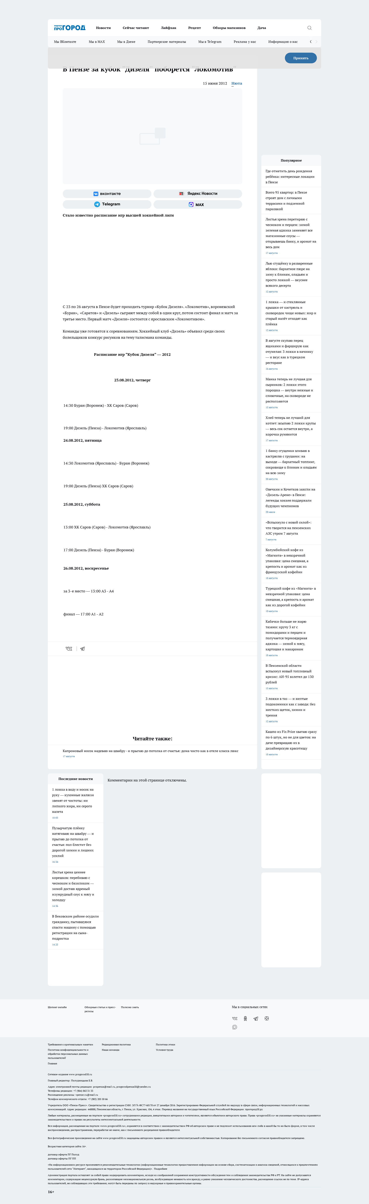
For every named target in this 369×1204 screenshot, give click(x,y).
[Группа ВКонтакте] (107, 194)
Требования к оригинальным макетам (70, 1044)
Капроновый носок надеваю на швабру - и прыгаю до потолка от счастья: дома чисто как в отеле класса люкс (150, 753)
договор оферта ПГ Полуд (63, 1154)
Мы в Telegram (209, 42)
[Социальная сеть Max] (198, 204)
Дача (262, 28)
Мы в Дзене (126, 42)
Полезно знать (130, 1007)
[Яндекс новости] (198, 194)
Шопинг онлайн (57, 1007)
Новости (103, 28)
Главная (52, 1063)
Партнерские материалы (167, 42)
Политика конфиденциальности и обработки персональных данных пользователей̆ (68, 1053)
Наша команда (110, 1049)
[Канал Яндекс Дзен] (266, 1018)
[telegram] (84, 649)
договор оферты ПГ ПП (62, 1158)
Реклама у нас (245, 42)
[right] (316, 41)
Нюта (236, 83)
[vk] (69, 649)
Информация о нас (283, 42)
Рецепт (194, 28)
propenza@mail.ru (104, 1086)
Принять (301, 58)
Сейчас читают (136, 28)
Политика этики (165, 1044)
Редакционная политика (116, 1044)
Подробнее (160, 1168)
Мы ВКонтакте (65, 42)
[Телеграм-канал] (107, 204)
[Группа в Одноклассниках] (245, 1018)
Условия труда (164, 1049)
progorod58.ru (112, 1115)
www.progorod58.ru (80, 1074)
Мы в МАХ (97, 42)
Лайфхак (168, 28)
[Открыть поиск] (309, 27)
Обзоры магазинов (229, 28)
